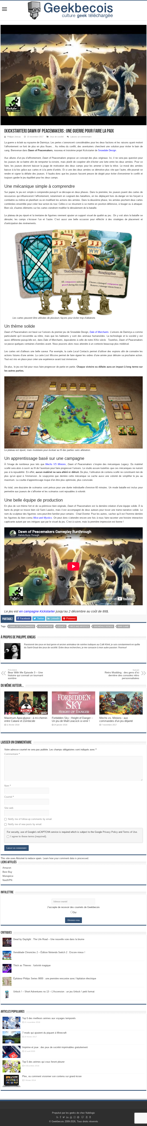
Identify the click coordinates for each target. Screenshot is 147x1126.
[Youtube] (71, 1117)
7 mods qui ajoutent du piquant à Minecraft (44, 1032)
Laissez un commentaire (81, 137)
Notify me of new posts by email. (25, 824)
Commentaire (12, 754)
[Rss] (57, 1117)
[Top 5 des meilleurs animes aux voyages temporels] (11, 1023)
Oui (74, 912)
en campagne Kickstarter (37, 611)
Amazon (7, 867)
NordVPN (7, 880)
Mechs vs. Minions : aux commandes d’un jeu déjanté (116, 719)
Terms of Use (130, 832)
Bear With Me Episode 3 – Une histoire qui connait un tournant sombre (25, 674)
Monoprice (8, 876)
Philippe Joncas (14, 137)
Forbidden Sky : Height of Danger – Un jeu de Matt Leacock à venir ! (72, 719)
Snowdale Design (107, 150)
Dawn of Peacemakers (22, 626)
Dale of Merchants (99, 332)
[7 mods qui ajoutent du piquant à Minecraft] (11, 1037)
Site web (8, 808)
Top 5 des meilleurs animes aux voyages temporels (49, 1018)
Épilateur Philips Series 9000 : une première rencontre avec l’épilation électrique (54, 978)
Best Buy (7, 872)
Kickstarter (45, 626)
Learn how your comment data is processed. (66, 858)
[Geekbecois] (73, 10)
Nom (7, 785)
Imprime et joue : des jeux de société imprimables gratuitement (55, 1047)
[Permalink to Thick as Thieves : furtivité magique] (7, 968)
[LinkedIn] (67, 1117)
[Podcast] (90, 1117)
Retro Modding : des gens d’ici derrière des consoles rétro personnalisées (122, 674)
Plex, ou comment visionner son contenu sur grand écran (52, 1076)
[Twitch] (82, 1117)
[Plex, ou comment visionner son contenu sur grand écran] (11, 1081)
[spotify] (78, 1117)
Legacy (61, 626)
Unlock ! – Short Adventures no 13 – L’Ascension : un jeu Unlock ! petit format (53, 991)
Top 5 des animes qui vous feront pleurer (43, 1061)
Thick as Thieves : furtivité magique (32, 965)
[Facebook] (60, 1117)
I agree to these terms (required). (28, 836)
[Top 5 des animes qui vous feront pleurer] (11, 1066)
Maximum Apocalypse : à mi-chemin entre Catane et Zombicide (25, 719)
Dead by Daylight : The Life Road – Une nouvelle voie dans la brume (48, 939)
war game (123, 626)
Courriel (9, 797)
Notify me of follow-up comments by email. (30, 819)
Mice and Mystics (42, 517)
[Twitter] (63, 1117)
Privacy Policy (110, 832)
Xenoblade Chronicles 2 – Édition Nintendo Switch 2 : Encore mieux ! (49, 952)
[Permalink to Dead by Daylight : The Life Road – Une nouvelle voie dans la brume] (7, 942)
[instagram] (74, 1117)
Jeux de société (57, 137)
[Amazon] (86, 1117)
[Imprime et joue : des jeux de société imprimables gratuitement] (11, 1052)
